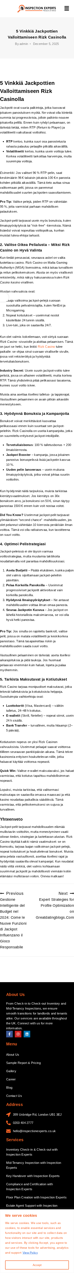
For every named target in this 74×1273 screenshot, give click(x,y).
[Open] (4, 297)
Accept (37, 1265)
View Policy (30, 1252)
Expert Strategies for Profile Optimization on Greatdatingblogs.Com (55, 905)
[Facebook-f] (9, 1034)
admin (24, 44)
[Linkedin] (27, 1034)
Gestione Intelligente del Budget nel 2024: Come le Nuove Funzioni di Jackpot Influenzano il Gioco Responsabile (13, 920)
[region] (37, 1241)
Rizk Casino (46, 346)
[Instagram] (18, 1034)
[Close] (69, 1212)
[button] (66, 8)
